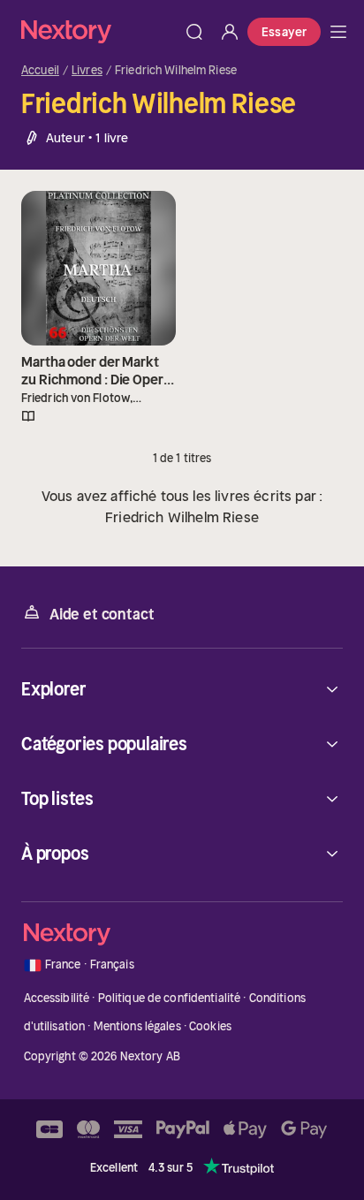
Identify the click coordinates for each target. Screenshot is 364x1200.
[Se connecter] (229, 31)
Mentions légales (137, 1026)
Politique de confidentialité (169, 998)
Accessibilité (57, 998)
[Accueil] (99, 31)
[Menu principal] (338, 31)
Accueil (40, 71)
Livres (87, 71)
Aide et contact (101, 614)
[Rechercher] (194, 31)
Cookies (210, 1026)
